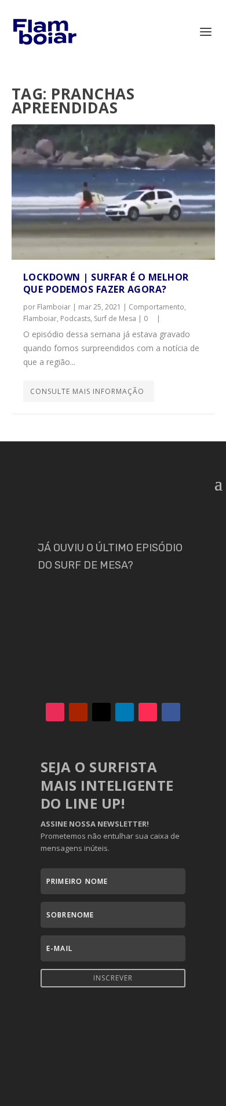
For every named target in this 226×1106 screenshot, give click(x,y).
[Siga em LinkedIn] (124, 712)
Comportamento (156, 307)
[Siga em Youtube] (78, 712)
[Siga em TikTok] (147, 712)
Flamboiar (54, 307)
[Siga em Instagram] (55, 712)
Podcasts (75, 318)
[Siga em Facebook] (171, 712)
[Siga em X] (101, 712)
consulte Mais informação (87, 391)
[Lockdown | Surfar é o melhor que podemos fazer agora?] (113, 192)
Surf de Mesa (115, 318)
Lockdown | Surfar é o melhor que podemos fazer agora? (106, 283)
